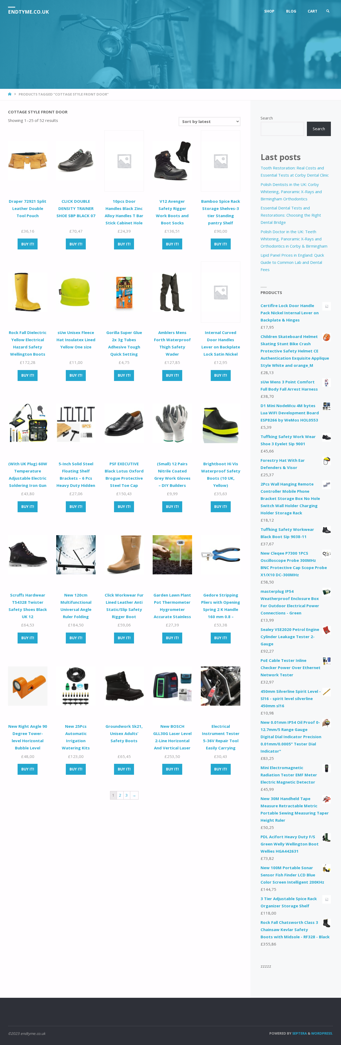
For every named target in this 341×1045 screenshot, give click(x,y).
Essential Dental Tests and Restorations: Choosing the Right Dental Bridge (291, 215)
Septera (299, 1033)
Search (267, 118)
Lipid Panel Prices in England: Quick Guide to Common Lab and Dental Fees (292, 262)
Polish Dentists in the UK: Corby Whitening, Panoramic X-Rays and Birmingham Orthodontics (291, 191)
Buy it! (27, 244)
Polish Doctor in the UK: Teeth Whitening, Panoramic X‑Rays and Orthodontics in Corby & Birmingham (294, 239)
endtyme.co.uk (28, 12)
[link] (327, 11)
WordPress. (322, 1033)
